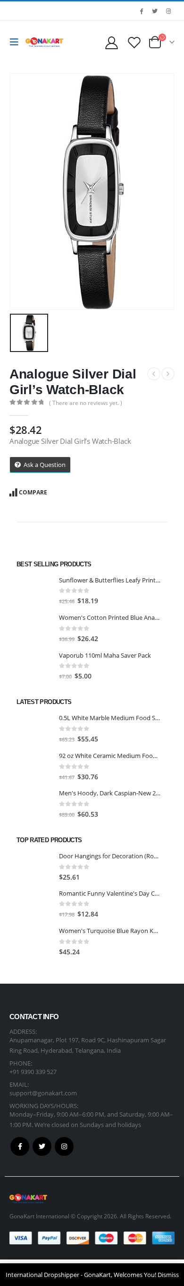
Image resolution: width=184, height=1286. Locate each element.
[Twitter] (155, 11)
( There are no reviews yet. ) (85, 403)
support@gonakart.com (43, 1093)
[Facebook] (141, 11)
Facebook (19, 1146)
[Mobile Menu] (16, 42)
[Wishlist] (134, 42)
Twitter (42, 1146)
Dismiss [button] (168, 1274)
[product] (34, 591)
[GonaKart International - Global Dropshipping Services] (44, 42)
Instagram (64, 1146)
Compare (33, 492)
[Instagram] (168, 11)
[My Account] (111, 42)
